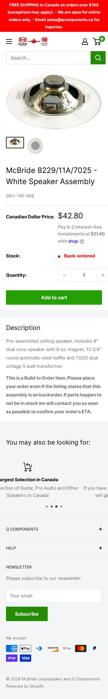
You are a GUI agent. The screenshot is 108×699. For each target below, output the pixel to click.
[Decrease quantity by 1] (64, 275)
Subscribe (27, 614)
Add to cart (54, 297)
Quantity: (16, 275)
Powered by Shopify (25, 686)
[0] (97, 41)
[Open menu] (9, 41)
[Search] (98, 57)
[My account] (85, 41)
